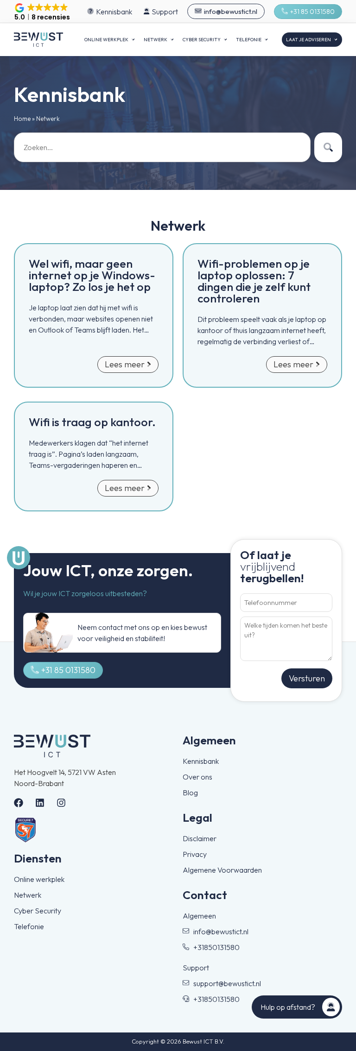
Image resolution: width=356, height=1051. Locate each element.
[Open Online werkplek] (133, 39)
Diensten (38, 858)
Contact (205, 894)
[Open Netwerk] (172, 39)
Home (22, 118)
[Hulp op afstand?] (331, 1007)
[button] (42, 12)
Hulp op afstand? (288, 1007)
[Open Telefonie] (266, 39)
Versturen (307, 678)
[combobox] (162, 147)
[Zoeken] (328, 147)
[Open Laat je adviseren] (335, 39)
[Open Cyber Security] (225, 39)
